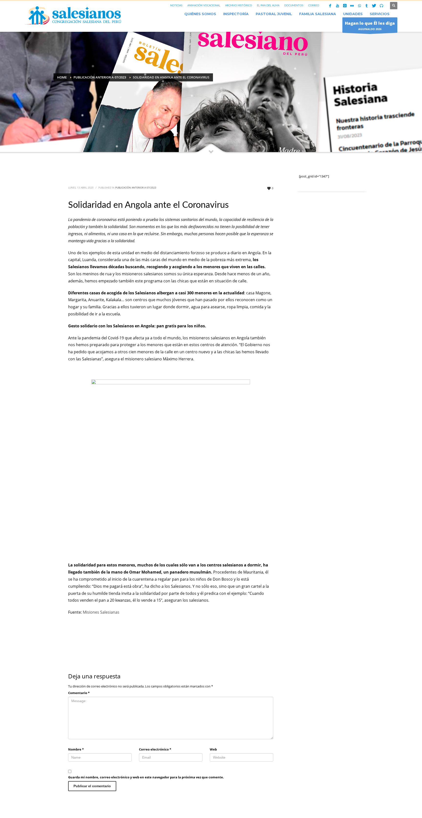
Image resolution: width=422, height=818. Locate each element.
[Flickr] (352, 5)
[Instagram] (344, 5)
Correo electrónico (155, 749)
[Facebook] (330, 5)
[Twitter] (374, 5)
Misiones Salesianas (101, 612)
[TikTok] (366, 5)
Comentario (79, 693)
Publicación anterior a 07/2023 (135, 187)
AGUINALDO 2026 (370, 25)
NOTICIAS (176, 5)
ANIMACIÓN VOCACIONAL (203, 5)
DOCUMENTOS (293, 5)
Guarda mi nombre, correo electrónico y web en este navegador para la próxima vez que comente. (146, 777)
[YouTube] (337, 5)
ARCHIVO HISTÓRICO (238, 5)
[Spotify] (381, 5)
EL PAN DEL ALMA (268, 5)
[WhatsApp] (359, 5)
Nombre (76, 749)
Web (213, 749)
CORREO (313, 5)
